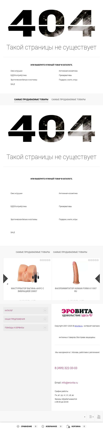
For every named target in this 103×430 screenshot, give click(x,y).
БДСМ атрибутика (19, 75)
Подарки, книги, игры (68, 80)
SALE (13, 84)
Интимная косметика (68, 71)
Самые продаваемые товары (31, 99)
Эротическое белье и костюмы (24, 80)
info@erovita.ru (70, 382)
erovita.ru (79, 326)
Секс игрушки (16, 71)
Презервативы (65, 75)
